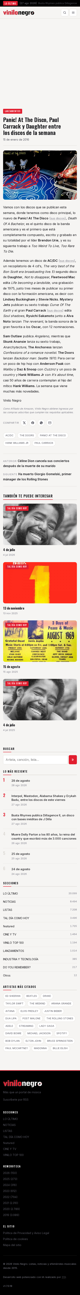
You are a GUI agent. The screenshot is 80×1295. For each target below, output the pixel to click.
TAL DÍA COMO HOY (16, 1137)
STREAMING (26, 1025)
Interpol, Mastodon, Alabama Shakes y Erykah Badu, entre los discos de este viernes (43, 798)
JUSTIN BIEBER (53, 1011)
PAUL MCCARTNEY (16, 1048)
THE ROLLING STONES (59, 1018)
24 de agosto (20, 869)
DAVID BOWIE (13, 1033)
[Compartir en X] (24, 422)
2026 (10, 1173)
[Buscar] (64, 12)
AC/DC (9, 435)
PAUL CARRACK (44, 442)
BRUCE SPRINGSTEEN (60, 1040)
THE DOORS (27, 435)
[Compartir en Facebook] (32, 422)
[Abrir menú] (73, 12)
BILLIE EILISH (60, 1048)
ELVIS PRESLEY (29, 1011)
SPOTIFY (62, 1033)
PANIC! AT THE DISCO (53, 435)
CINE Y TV (9, 1149)
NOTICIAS (9, 1125)
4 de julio (9, 549)
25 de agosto (20, 854)
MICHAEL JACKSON (38, 1033)
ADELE (9, 1025)
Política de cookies (15, 1239)
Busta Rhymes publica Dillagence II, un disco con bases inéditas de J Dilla (42, 817)
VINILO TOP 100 (13, 1155)
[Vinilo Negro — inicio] (18, 12)
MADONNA (40, 1048)
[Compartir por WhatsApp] (41, 422)
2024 (10, 1185)
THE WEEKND (37, 1003)
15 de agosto (11, 666)
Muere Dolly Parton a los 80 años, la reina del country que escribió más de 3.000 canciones (43, 836)
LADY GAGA (46, 1025)
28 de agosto (20, 780)
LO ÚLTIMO (10, 1119)
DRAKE (47, 995)
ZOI (64, 1277)
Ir (73, 760)
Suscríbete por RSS (16, 1099)
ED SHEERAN (12, 995)
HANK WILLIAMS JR (16, 442)
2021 (10, 1203)
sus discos (57, 218)
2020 (11, 1209)
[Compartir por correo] (49, 422)
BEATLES (31, 995)
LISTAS (7, 1131)
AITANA (10, 1011)
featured (8, 1143)
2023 (10, 1191)
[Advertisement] (40, 60)
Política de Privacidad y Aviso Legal (26, 1233)
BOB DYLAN (12, 1040)
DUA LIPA (11, 1018)
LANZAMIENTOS (13, 111)
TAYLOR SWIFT (14, 1003)
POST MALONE (31, 1018)
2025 (10, 1179)
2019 (11, 1215)
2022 (10, 1197)
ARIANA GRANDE (61, 1003)
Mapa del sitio (12, 1245)
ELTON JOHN (33, 1040)
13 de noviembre (13, 608)
